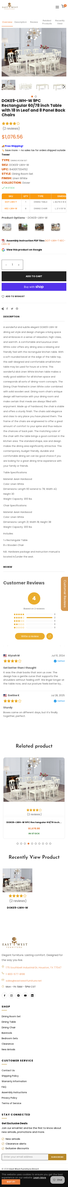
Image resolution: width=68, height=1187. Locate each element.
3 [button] (25, 844)
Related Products (47, 22)
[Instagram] (11, 995)
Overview (7, 22)
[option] (34, 798)
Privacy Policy (9, 1097)
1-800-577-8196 (15, 974)
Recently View (60, 22)
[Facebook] (4, 995)
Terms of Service (11, 1103)
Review (34, 22)
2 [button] (36, 96)
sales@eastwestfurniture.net (24, 980)
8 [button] (43, 844)
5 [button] (32, 844)
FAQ (4, 1087)
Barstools (7, 1033)
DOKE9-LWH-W (17, 908)
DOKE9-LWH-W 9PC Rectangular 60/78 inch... (34, 822)
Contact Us (8, 1070)
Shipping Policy (10, 1076)
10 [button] (50, 844)
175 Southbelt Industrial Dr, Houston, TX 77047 (33, 967)
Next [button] (64, 87)
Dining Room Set (11, 1016)
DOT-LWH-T (52, 240)
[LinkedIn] (32, 995)
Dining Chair (9, 1027)
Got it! (11, 1181)
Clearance (8, 1043)
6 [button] (36, 844)
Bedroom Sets (10, 1038)
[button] (49, 636)
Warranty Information (14, 1081)
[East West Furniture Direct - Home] (34, 942)
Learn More (39, 1177)
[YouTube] (25, 995)
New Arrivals (8, 1049)
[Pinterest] (18, 995)
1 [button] (32, 96)
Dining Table (9, 1022)
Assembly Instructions (14, 1092)
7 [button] (39, 844)
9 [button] (47, 844)
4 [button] (28, 844)
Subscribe (57, 1157)
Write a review (30, 636)
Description (21, 22)
